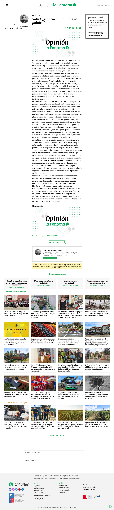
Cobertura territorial (89, 487)
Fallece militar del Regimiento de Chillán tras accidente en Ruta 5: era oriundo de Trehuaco (97, 367)
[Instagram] (13, 489)
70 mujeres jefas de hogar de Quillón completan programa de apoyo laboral (16, 313)
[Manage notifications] (110, 506)
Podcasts (62, 492)
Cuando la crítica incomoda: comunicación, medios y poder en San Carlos (16, 283)
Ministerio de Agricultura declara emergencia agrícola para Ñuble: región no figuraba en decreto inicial (70, 425)
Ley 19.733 (37, 486)
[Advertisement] (96, 66)
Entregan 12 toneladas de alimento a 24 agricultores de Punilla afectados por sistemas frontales (15, 425)
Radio (61, 483)
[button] (66, 27)
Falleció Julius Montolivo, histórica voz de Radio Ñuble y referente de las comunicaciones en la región (43, 368)
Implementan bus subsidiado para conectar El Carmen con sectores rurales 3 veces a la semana (69, 395)
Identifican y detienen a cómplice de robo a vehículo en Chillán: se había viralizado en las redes (96, 395)
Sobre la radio (63, 485)
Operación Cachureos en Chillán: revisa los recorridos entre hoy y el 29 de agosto (16, 394)
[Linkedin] (22, 489)
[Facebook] (10, 489)
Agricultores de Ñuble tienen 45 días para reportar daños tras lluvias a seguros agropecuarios (96, 424)
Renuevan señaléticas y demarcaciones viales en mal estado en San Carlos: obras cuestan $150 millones (68, 342)
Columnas (36, 15)
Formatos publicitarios (90, 489)
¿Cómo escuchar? (64, 488)
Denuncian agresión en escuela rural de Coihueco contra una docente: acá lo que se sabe (15, 367)
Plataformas (87, 485)
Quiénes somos (39, 488)
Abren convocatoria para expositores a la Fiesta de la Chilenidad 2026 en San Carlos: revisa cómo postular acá (42, 395)
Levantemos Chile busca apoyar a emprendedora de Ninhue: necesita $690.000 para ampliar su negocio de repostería (70, 314)
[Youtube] (19, 489)
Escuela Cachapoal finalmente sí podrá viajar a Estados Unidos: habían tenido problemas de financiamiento (70, 368)
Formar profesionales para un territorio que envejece (97, 282)
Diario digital (38, 483)
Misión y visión (38, 490)
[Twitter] (16, 489)
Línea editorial (38, 493)
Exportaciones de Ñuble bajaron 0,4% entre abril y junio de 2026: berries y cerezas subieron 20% (43, 341)
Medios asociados (64, 490)
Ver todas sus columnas (49, 258)
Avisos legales (38, 499)
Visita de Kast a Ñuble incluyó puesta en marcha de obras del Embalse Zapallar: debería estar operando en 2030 (42, 425)
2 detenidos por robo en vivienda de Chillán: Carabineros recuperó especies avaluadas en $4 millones (43, 314)
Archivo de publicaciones (42, 495)
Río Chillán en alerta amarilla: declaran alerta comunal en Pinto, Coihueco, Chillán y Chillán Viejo (15, 342)
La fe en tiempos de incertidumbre (70, 282)
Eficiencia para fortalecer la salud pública (43, 282)
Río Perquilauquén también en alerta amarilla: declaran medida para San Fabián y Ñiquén (97, 313)
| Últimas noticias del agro (15, 402)
